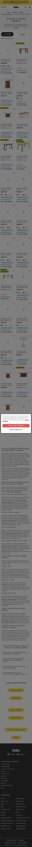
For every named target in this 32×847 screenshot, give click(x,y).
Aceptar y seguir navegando (16, 425)
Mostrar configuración (16, 429)
